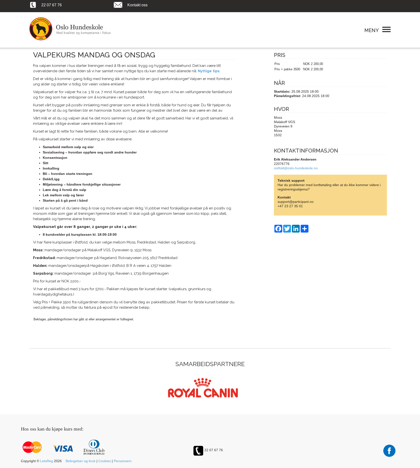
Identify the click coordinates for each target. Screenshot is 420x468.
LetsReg (46, 461)
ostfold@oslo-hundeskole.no (296, 168)
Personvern (122, 461)
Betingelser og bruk (81, 461)
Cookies (104, 461)
